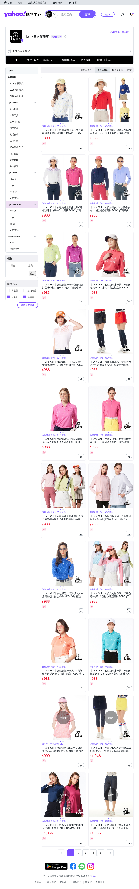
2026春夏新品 (21, 51)
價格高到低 (117, 69)
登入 (107, 14)
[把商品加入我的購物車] (81, 147)
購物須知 (64, 882)
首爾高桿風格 (69, 60)
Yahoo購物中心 (22, 14)
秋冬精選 (86, 60)
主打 (14, 60)
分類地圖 (100, 882)
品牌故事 (115, 32)
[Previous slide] (43, 100)
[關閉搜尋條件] (54, 14)
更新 (93, 876)
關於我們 (51, 882)
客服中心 (38, 882)
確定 (32, 273)
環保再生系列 (105, 60)
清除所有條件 (27, 305)
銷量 (129, 69)
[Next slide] (83, 100)
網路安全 (77, 882)
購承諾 (125, 32)
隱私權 (88, 882)
